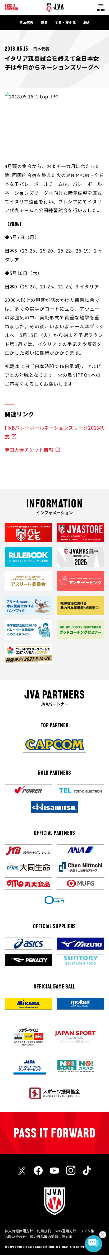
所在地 (67, 1236)
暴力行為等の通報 (44, 1236)
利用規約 (44, 1230)
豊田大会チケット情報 (29, 449)
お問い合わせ (15, 1236)
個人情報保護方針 (19, 1230)
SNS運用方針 (65, 1230)
